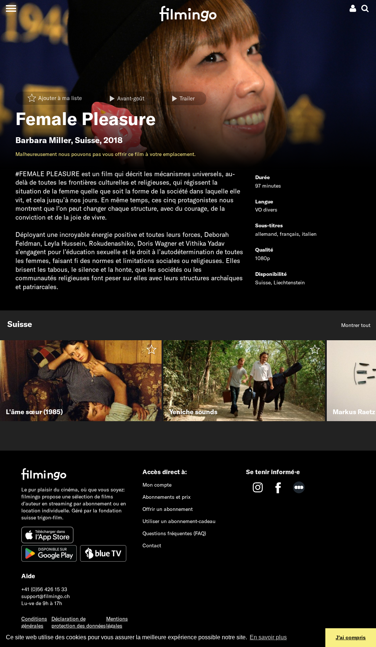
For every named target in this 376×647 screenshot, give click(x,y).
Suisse (87, 140)
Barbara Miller (43, 140)
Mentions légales (117, 622)
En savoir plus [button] (268, 637)
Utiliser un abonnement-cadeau (179, 521)
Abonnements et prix (166, 497)
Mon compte (156, 484)
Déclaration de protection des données (78, 622)
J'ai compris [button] (351, 637)
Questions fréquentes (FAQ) (174, 533)
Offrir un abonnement (167, 509)
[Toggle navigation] (11, 8)
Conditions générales (34, 622)
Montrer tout (355, 325)
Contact (151, 545)
